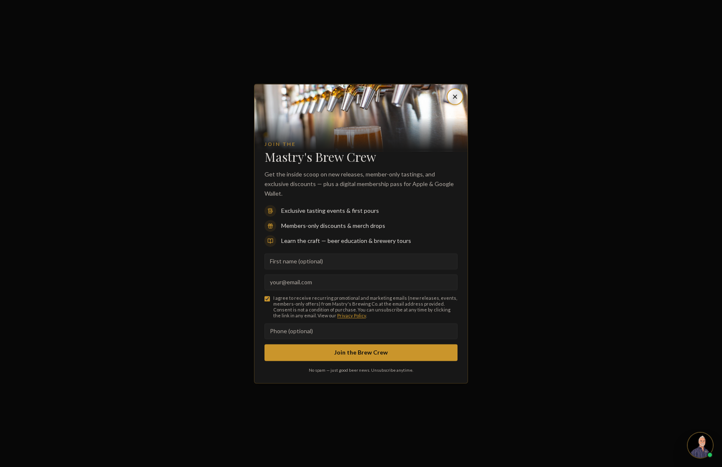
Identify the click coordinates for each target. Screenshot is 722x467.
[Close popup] (455, 96)
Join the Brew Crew (361, 352)
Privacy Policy (351, 315)
